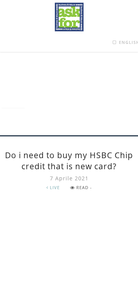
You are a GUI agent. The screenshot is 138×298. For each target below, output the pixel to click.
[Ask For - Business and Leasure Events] (69, 17)
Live (54, 187)
